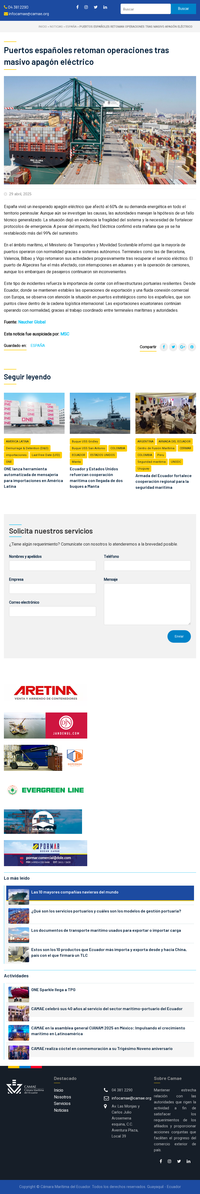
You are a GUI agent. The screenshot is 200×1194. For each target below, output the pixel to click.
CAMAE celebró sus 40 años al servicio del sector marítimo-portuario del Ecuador (107, 1008)
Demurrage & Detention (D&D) (27, 448)
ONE (9, 462)
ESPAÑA (71, 26)
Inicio (43, 26)
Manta (76, 462)
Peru (160, 455)
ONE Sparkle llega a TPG (53, 989)
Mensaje (111, 579)
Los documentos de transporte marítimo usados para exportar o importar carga (106, 930)
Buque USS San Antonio (88, 448)
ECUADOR (78, 455)
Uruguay (143, 468)
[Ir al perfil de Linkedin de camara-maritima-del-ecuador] (105, 7)
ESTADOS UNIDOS (102, 455)
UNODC (176, 462)
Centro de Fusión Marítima (156, 448)
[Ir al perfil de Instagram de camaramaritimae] (86, 7)
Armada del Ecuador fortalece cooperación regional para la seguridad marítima (163, 481)
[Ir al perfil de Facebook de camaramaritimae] (77, 7)
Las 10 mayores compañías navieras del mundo (74, 891)
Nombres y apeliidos (25, 556)
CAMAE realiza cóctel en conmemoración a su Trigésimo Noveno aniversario (102, 1048)
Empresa (16, 579)
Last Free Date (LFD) (46, 455)
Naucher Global (32, 322)
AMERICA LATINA (17, 441)
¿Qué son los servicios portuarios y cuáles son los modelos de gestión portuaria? (106, 910)
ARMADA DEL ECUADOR (175, 441)
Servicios (62, 1104)
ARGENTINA (145, 441)
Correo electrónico (24, 602)
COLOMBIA (117, 448)
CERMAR (185, 448)
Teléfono (111, 556)
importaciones (16, 455)
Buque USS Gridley (85, 441)
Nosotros (62, 1097)
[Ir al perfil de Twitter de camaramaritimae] (96, 7)
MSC (64, 334)
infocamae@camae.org (131, 1098)
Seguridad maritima (152, 462)
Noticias (56, 26)
